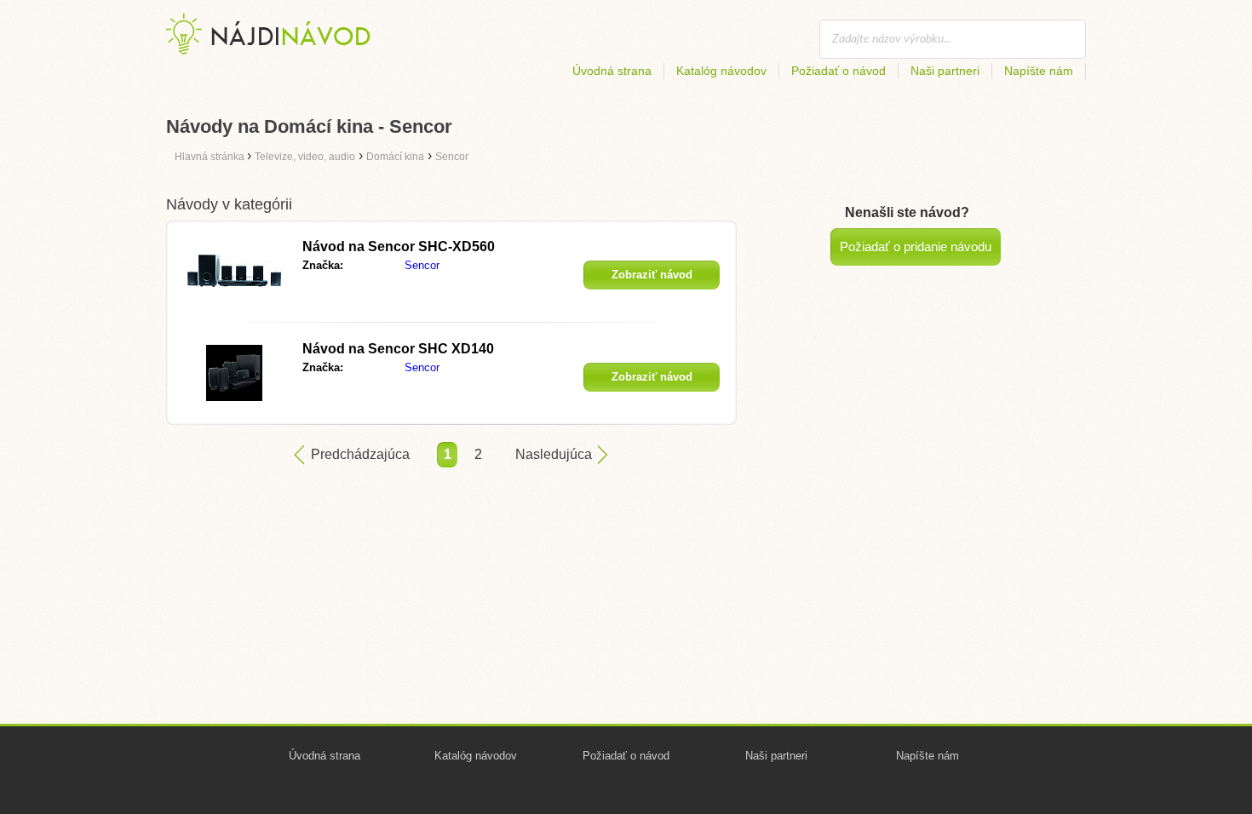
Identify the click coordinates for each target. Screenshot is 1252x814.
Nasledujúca (553, 454)
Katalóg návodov (721, 70)
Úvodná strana (612, 70)
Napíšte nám (1038, 70)
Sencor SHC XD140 (398, 348)
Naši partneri (944, 70)
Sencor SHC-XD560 (398, 246)
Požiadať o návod (838, 70)
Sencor (422, 265)
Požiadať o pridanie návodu (915, 246)
